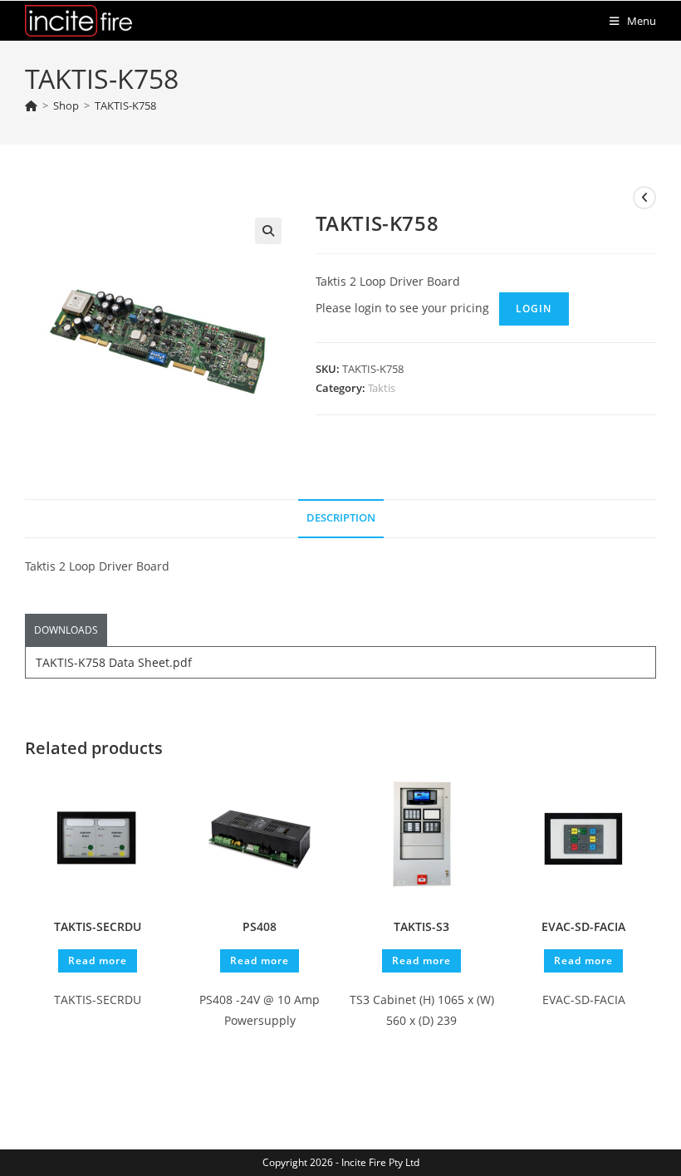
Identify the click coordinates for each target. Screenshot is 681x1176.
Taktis (381, 387)
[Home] (31, 105)
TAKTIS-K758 (125, 105)
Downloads (66, 630)
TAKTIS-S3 (421, 926)
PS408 (260, 926)
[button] (268, 231)
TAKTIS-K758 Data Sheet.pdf (114, 662)
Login (534, 308)
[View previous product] (644, 197)
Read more (97, 960)
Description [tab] (340, 518)
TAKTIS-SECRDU (97, 926)
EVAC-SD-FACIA (583, 926)
